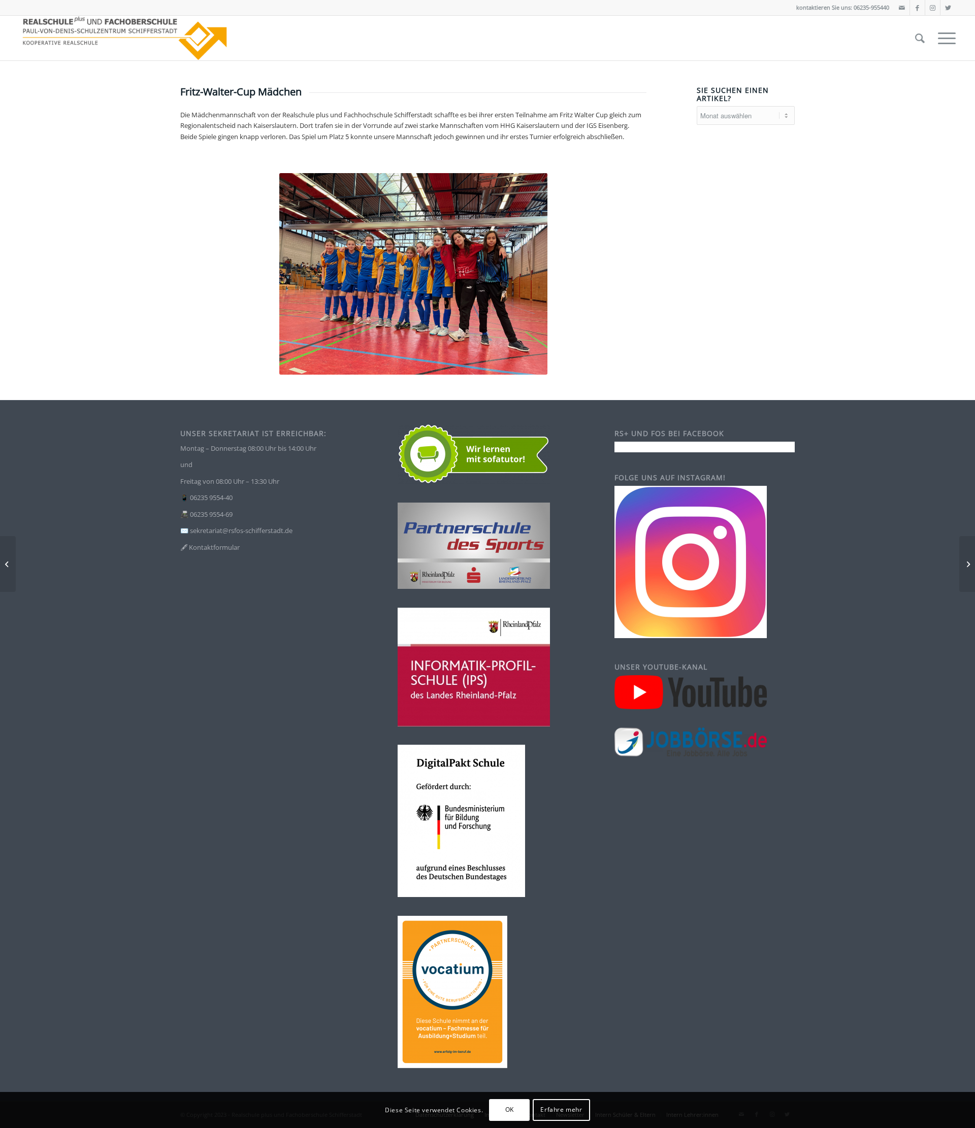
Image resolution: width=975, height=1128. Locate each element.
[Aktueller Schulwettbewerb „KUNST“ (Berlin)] (967, 564)
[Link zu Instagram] (932, 7)
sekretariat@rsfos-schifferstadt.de (241, 530)
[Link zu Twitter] (948, 7)
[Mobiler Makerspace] (8, 564)
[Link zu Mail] (902, 7)
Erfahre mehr (561, 1110)
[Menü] (943, 38)
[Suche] (919, 38)
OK (509, 1110)
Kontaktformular (214, 547)
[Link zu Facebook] (917, 7)
